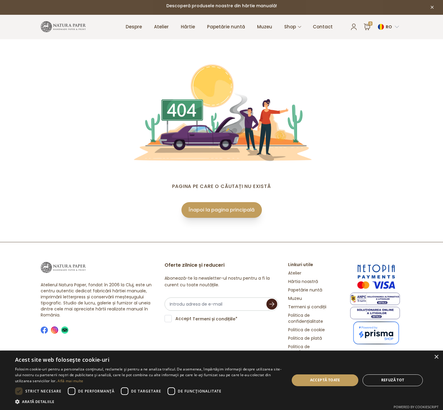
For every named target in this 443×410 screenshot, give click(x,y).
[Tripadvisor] (64, 330)
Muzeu (264, 27)
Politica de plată (305, 338)
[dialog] (221, 380)
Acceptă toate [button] (325, 380)
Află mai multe (70, 380)
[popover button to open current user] (354, 27)
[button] (148, 401)
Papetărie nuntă (226, 27)
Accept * (206, 319)
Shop (290, 27)
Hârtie (188, 27)
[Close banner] (432, 7)
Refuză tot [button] (392, 380)
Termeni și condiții (307, 307)
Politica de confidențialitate (305, 318)
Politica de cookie (306, 330)
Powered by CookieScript (416, 407)
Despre (134, 27)
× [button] (436, 357)
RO (389, 27)
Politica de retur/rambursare (306, 350)
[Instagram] (54, 330)
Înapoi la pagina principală (222, 209)
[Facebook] (44, 330)
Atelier (161, 27)
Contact (323, 27)
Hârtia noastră (303, 281)
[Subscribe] (271, 304)
